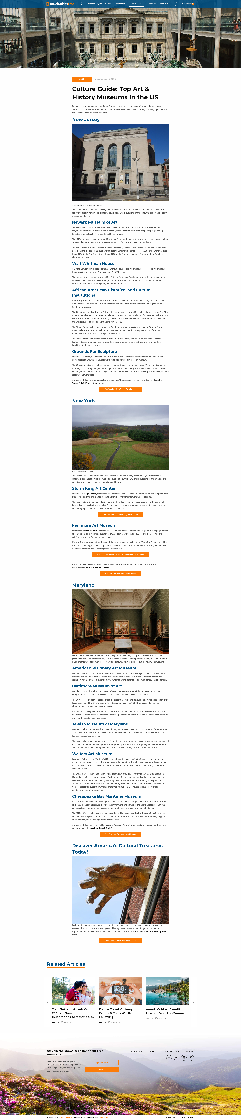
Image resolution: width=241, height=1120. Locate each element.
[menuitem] (95, 4)
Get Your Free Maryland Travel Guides (120, 834)
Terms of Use (187, 1117)
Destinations (120, 4)
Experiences (151, 4)
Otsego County (89, 531)
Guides (108, 4)
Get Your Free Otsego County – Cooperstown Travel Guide (120, 555)
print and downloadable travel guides (148, 931)
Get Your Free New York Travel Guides (120, 574)
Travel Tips (82, 79)
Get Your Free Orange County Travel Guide (120, 514)
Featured (164, 4)
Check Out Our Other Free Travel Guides (120, 941)
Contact (189, 1051)
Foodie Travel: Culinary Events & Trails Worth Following (116, 1013)
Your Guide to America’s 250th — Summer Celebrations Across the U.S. (73, 1013)
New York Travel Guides (97, 568)
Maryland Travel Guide (100, 828)
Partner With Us (138, 1051)
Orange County (89, 494)
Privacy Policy (172, 1117)
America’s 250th (95, 4)
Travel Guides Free (65, 1117)
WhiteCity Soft (103, 1117)
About (178, 1051)
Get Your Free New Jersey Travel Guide (120, 389)
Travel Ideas (136, 4)
